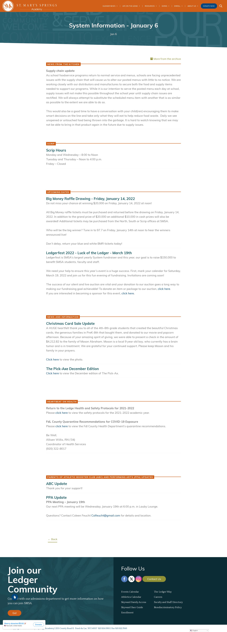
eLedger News (109, 6)
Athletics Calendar (131, 597)
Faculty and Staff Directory (168, 602)
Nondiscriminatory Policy (168, 607)
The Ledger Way (163, 592)
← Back (52, 539)
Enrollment (127, 612)
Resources (150, 6)
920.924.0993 (104, 628)
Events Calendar (130, 592)
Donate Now (209, 6)
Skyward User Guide (132, 607)
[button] (14, 597)
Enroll (177, 6)
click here (61, 412)
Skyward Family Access (133, 602)
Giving (164, 6)
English (195, 630)
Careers (158, 597)
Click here (52, 373)
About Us (192, 6)
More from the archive (167, 58)
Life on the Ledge (130, 6)
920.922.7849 (121, 628)
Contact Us (154, 579)
